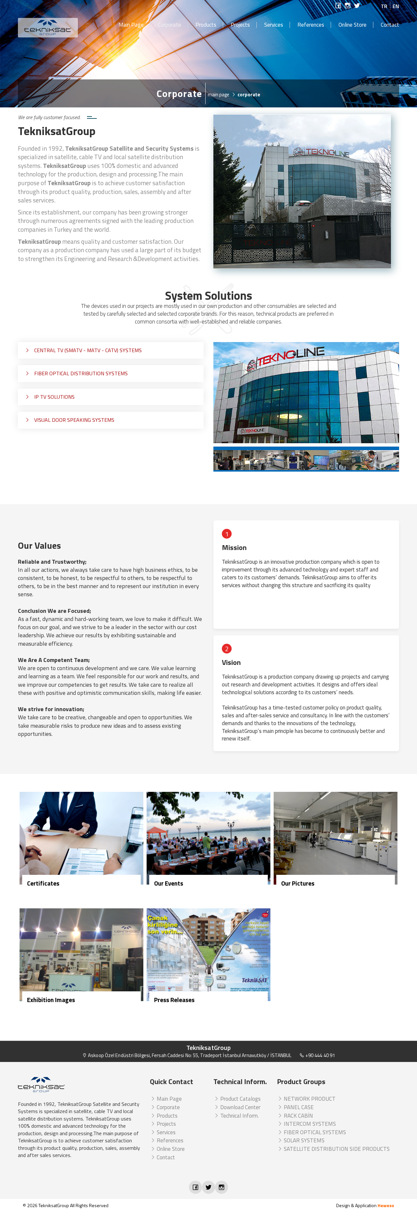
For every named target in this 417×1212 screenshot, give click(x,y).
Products (205, 25)
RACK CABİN (297, 1115)
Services (273, 25)
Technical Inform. (239, 1115)
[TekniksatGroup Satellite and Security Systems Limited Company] (63, 27)
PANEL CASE (298, 1107)
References (310, 25)
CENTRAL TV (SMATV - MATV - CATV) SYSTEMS (87, 350)
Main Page (131, 25)
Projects (240, 25)
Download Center (239, 1107)
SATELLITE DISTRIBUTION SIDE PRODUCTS (336, 1149)
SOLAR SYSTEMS (303, 1140)
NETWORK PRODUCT (309, 1099)
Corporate (169, 25)
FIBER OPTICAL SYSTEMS (314, 1132)
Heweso (386, 1205)
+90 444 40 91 (319, 1055)
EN (396, 6)
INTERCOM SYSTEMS (309, 1124)
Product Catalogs (240, 1099)
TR (384, 6)
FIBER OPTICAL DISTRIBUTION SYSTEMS (80, 373)
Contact (390, 25)
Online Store (352, 25)
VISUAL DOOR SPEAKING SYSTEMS (73, 420)
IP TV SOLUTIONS (54, 397)
